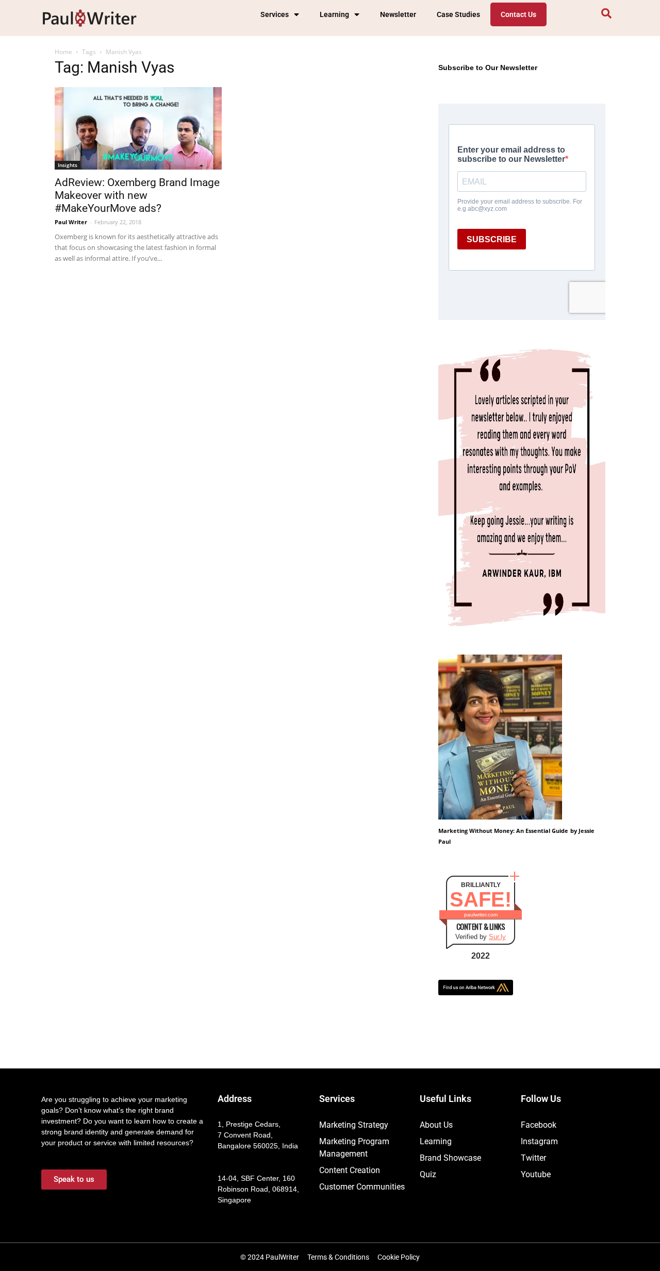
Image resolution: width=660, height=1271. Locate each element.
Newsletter (398, 14)
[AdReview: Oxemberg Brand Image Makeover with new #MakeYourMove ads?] (138, 128)
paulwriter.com (481, 914)
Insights (67, 165)
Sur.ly (497, 937)
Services (274, 14)
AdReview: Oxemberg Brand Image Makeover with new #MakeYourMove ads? (137, 195)
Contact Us (518, 14)
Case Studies (458, 14)
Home (63, 51)
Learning (334, 14)
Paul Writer (71, 222)
